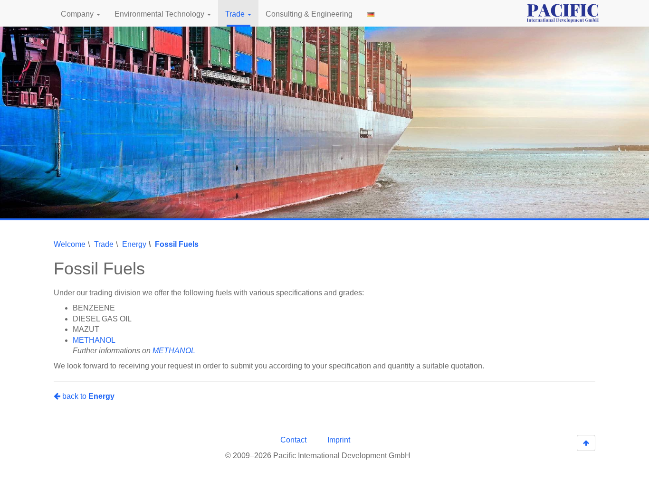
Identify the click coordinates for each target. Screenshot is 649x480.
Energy (134, 244)
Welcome (70, 244)
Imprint (338, 440)
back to (87, 396)
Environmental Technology (160, 14)
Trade (236, 14)
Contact (293, 440)
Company (78, 14)
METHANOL (94, 340)
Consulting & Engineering (309, 14)
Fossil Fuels (177, 244)
